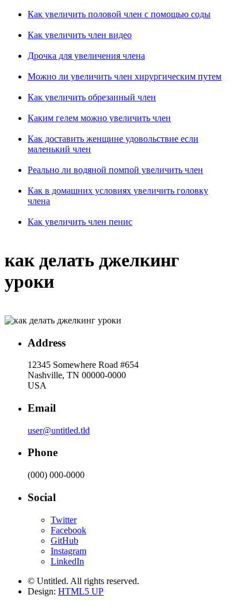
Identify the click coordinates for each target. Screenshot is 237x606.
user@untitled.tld (59, 430)
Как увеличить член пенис (80, 222)
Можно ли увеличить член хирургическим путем (124, 76)
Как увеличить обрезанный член (92, 97)
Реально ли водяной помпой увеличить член (115, 170)
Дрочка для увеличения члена (86, 56)
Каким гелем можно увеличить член (99, 118)
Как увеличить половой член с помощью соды (119, 14)
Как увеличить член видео (80, 35)
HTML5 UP (81, 591)
